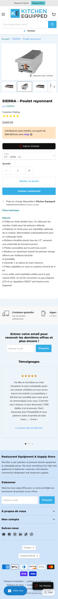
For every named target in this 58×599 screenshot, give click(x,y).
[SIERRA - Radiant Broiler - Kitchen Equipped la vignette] (9, 86)
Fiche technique (10, 210)
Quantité (6, 163)
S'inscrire (44, 348)
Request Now (38, 3)
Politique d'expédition (14, 581)
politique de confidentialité (39, 581)
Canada (27, 555)
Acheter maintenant (29, 191)
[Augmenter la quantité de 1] (29, 171)
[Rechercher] (52, 24)
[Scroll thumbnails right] (53, 86)
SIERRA (10, 106)
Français (27, 547)
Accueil (5, 38)
